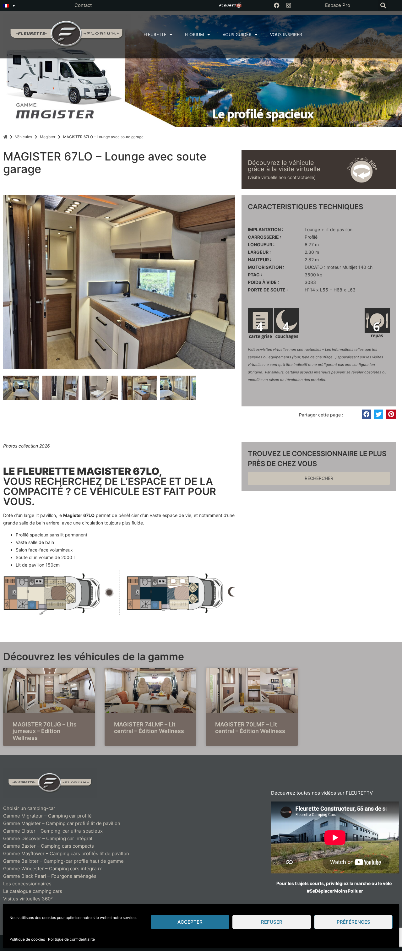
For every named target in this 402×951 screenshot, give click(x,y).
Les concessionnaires (27, 884)
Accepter (190, 922)
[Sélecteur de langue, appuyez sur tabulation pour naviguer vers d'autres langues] (9, 5)
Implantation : (265, 229)
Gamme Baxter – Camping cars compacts (48, 846)
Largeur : (259, 252)
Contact (83, 5)
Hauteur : (259, 260)
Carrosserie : (264, 237)
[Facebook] (277, 5)
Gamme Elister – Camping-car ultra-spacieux (53, 831)
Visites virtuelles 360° (28, 899)
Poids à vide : (263, 282)
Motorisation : (266, 267)
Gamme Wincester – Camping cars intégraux (52, 869)
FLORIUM (194, 34)
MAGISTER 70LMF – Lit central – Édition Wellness (250, 728)
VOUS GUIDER (237, 34)
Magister (47, 136)
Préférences (353, 922)
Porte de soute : (268, 290)
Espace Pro (337, 5)
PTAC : (255, 275)
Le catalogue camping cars (32, 891)
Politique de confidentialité (71, 939)
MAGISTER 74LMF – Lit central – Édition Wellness (149, 728)
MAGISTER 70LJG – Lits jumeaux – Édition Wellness (45, 731)
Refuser (271, 922)
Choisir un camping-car (29, 808)
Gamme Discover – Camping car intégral (47, 838)
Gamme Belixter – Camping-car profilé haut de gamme (63, 861)
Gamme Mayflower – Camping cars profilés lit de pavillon (66, 853)
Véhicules (23, 136)
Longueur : (261, 244)
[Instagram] (288, 5)
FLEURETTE (155, 34)
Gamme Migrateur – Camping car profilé (47, 816)
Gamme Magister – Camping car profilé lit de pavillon (61, 823)
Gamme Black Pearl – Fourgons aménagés (49, 876)
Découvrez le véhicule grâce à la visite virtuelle (284, 166)
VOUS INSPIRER (286, 34)
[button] (383, 5)
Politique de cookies (27, 939)
